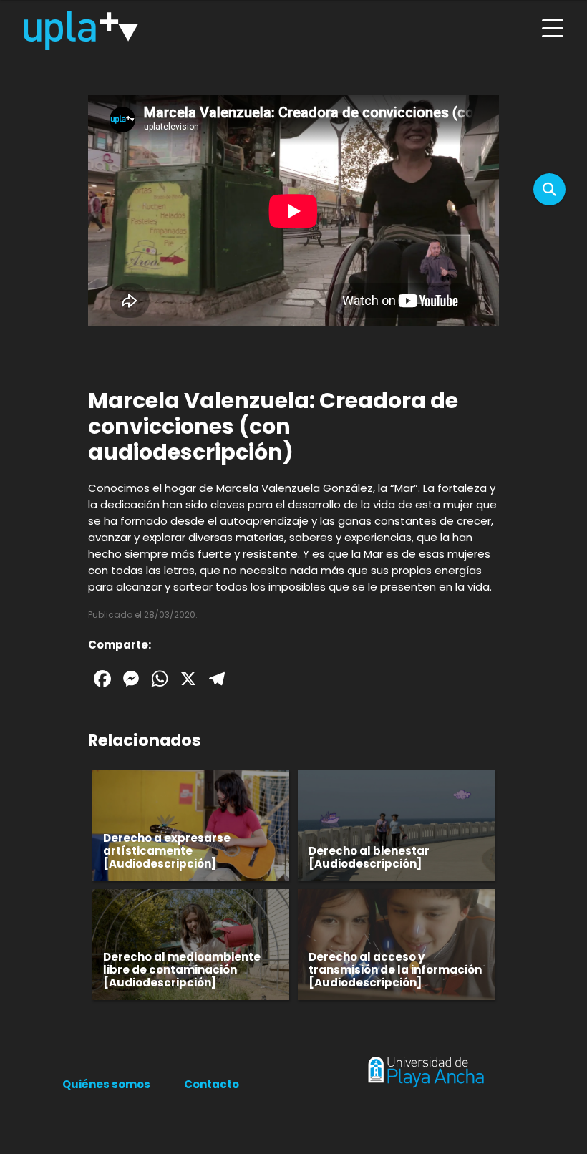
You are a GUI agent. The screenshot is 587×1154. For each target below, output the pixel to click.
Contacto (211, 1084)
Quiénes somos (106, 1084)
